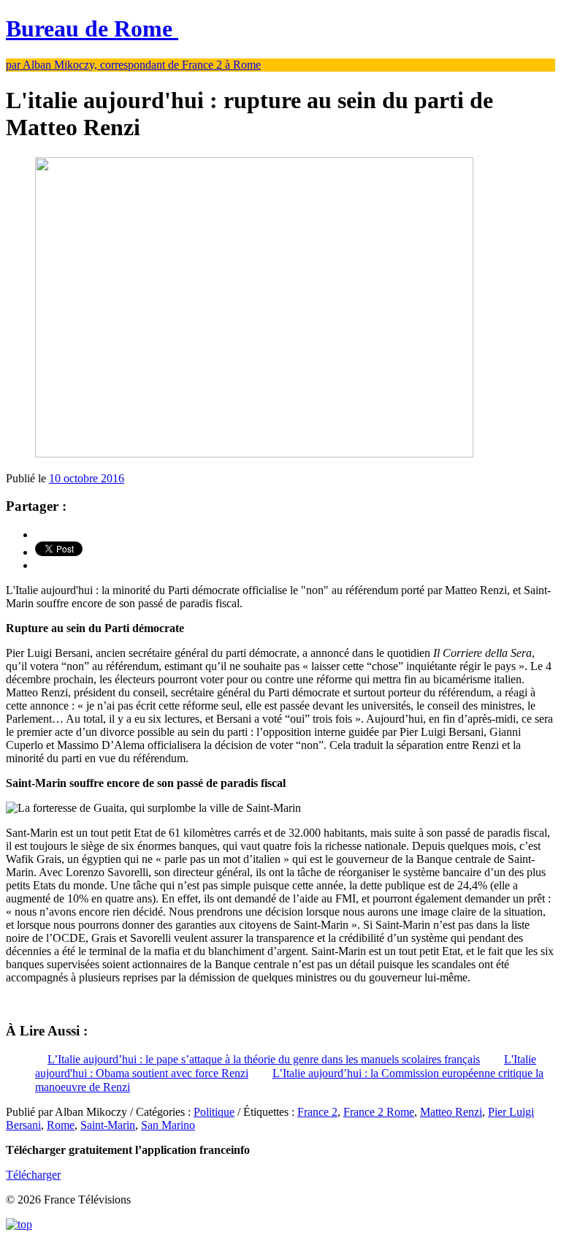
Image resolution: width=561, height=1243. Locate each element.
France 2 (317, 1112)
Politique (214, 1112)
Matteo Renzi (451, 1112)
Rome (61, 1125)
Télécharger (33, 1174)
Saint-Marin (107, 1125)
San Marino (168, 1125)
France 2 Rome (378, 1112)
